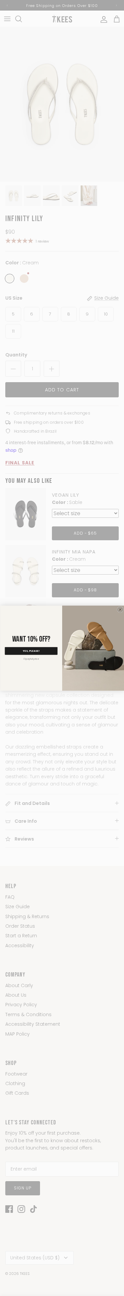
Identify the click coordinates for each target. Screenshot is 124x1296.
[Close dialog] (120, 609)
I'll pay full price (31, 658)
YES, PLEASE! (31, 650)
